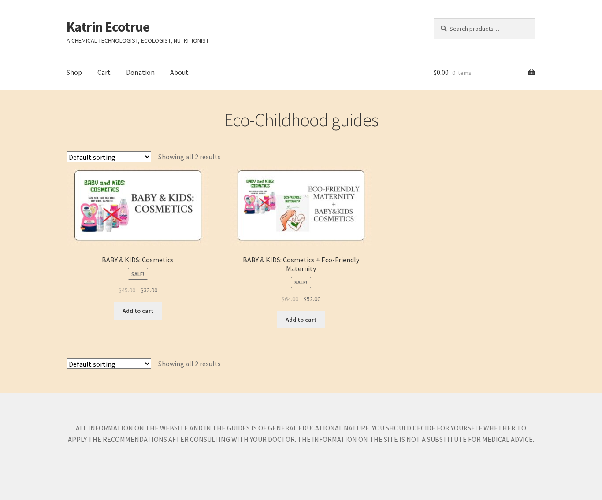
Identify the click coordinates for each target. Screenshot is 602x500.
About (179, 72)
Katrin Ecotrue (108, 27)
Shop (74, 72)
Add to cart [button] (138, 311)
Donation (140, 72)
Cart (104, 72)
